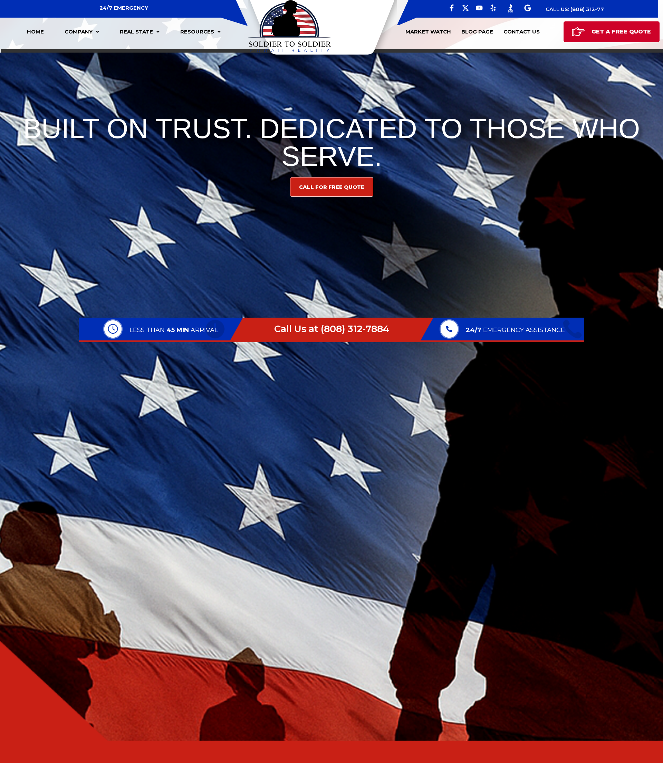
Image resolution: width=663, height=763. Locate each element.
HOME (35, 31)
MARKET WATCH (428, 31)
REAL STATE (136, 31)
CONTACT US (521, 31)
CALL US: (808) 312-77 (575, 9)
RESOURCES (197, 31)
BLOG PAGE (477, 31)
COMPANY (79, 31)
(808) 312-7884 (355, 329)
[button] (81, 31)
